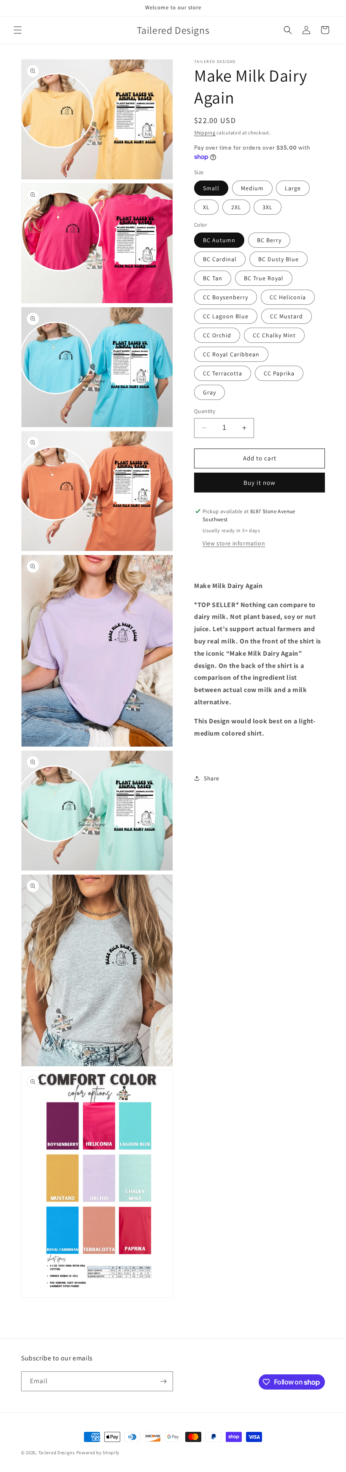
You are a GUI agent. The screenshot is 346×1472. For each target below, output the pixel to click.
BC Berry (269, 240)
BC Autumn (219, 240)
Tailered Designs (56, 1453)
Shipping (205, 132)
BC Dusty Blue (278, 259)
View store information (234, 543)
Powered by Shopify (98, 1453)
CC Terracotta (222, 373)
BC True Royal (264, 278)
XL (206, 207)
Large (293, 188)
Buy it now (259, 483)
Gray (209, 392)
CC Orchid (217, 335)
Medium (252, 188)
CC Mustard (286, 316)
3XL (267, 207)
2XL (236, 207)
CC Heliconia (288, 297)
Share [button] (211, 778)
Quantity (204, 411)
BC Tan (212, 278)
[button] (17, 30)
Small (211, 188)
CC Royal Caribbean (231, 354)
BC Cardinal (220, 259)
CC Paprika (279, 373)
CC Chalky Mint (274, 335)
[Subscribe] (163, 1381)
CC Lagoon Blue (226, 316)
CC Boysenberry (225, 297)
